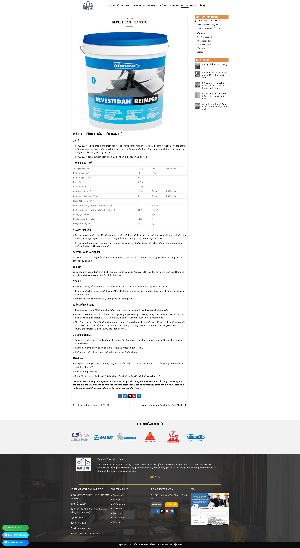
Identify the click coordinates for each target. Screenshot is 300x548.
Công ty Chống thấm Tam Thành (123, 384)
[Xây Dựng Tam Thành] (94, 5)
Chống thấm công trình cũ (208, 28)
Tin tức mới (118, 517)
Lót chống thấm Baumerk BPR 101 (92, 404)
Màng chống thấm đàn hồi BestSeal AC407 (162, 404)
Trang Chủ (114, 5)
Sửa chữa (173, 5)
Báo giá (117, 513)
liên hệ (100, 384)
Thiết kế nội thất (204, 44)
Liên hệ (202, 5)
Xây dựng (151, 5)
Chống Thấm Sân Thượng (214, 64)
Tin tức (193, 5)
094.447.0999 (79, 517)
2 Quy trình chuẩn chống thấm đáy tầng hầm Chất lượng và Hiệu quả (214, 85)
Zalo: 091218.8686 (81, 528)
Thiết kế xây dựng (204, 41)
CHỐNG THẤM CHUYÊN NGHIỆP (210, 21)
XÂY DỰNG (201, 33)
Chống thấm (138, 5)
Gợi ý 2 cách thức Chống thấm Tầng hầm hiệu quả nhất (214, 106)
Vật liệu (185, 5)
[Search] (217, 5)
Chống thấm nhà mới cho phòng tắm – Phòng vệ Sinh (214, 75)
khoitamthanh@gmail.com (86, 533)
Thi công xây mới (204, 37)
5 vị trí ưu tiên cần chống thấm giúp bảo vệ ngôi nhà (214, 96)
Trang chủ (118, 495)
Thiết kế (162, 5)
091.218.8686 (79, 522)
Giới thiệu (125, 5)
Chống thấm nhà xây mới (208, 24)
